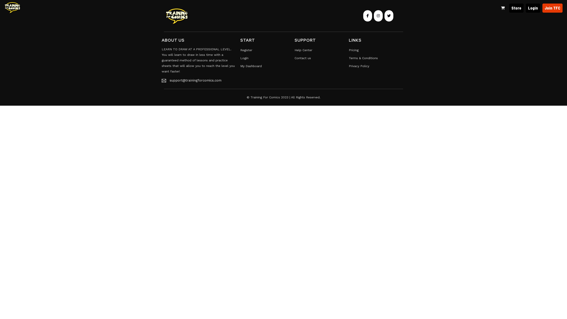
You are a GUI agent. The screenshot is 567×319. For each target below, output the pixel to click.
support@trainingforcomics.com (195, 80)
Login (533, 8)
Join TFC (552, 8)
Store (516, 8)
